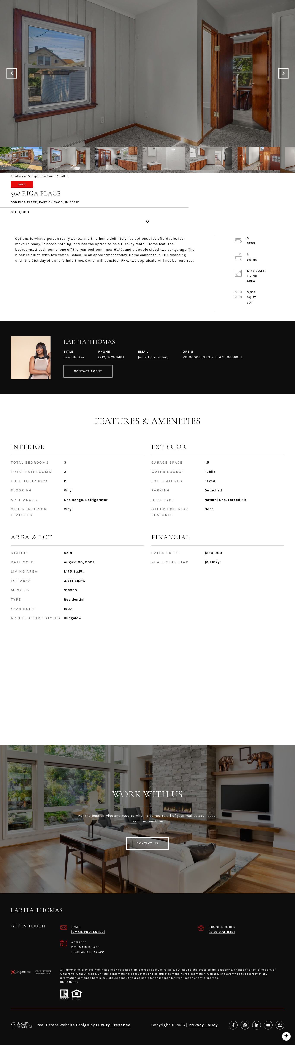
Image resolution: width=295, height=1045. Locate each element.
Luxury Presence (113, 1025)
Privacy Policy (203, 1025)
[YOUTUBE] (268, 1025)
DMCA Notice (69, 982)
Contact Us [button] (147, 843)
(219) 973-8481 (111, 357)
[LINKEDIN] (256, 1025)
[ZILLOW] (280, 1025)
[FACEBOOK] (233, 1025)
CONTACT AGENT (88, 371)
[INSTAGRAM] (245, 1025)
